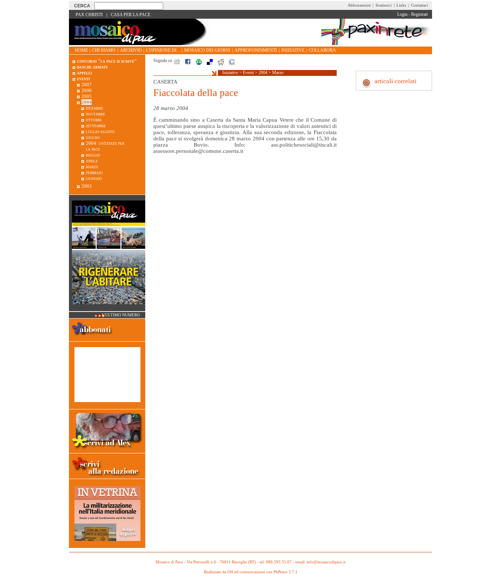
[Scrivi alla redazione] (107, 477)
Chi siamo (104, 50)
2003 (86, 186)
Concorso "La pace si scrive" (107, 61)
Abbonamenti (359, 5)
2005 (86, 96)
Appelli (84, 73)
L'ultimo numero (121, 315)
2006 (86, 90)
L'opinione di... (163, 50)
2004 (263, 72)
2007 (86, 84)
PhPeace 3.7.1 (285, 572)
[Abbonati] (92, 338)
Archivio (131, 50)
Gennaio (94, 178)
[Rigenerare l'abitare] (108, 308)
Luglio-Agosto (100, 131)
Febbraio (94, 172)
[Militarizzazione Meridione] (107, 545)
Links (401, 5)
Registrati (419, 14)
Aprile (92, 160)
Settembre (96, 125)
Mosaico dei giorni (207, 50)
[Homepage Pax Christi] (140, 43)
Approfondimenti (255, 50)
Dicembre (94, 108)
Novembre (95, 114)
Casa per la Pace (130, 14)
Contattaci (419, 5)
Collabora (322, 50)
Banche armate (92, 67)
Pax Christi (89, 14)
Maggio (93, 155)
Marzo (278, 72)
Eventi (248, 72)
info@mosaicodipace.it (326, 562)
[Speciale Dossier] (107, 406)
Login (402, 14)
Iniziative (292, 50)
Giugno (93, 137)
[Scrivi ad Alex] (107, 450)
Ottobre (94, 119)
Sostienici (384, 5)
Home (81, 50)
